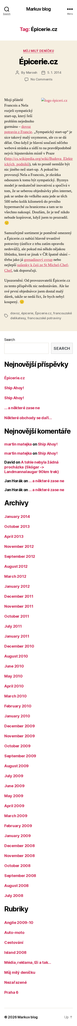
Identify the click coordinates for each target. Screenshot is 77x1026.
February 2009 (18, 826)
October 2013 (17, 526)
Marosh (31, 72)
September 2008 (20, 875)
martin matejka (18, 444)
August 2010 (16, 656)
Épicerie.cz (38, 61)
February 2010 (17, 706)
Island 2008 (15, 952)
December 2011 (18, 596)
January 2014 (17, 516)
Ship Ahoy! (14, 388)
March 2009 (15, 816)
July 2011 (13, 626)
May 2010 (13, 676)
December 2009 (19, 726)
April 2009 (14, 806)
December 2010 (19, 646)
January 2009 (17, 835)
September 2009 (20, 756)
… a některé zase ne (22, 408)
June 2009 (14, 786)
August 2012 (16, 566)
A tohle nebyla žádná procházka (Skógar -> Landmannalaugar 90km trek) (31, 467)
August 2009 (16, 766)
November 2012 (19, 546)
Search (9, 339)
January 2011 (16, 636)
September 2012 (19, 556)
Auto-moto (14, 932)
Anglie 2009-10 (18, 922)
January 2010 (17, 716)
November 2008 (19, 855)
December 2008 (19, 845)
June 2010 (14, 666)
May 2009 (13, 796)
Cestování (13, 942)
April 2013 (13, 536)
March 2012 (15, 576)
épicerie (27, 313)
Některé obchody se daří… (28, 418)
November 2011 (18, 606)
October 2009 (17, 746)
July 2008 (13, 895)
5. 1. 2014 (54, 72)
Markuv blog (38, 9)
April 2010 (14, 686)
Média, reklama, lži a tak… (27, 962)
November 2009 (19, 736)
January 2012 (17, 586)
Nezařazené (15, 982)
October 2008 (17, 865)
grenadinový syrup (38, 259)
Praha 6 (11, 992)
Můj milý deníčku (38, 51)
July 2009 (13, 776)
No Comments (41, 79)
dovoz (15, 313)
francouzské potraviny (44, 318)
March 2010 (15, 696)
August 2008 (16, 885)
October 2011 (16, 616)
